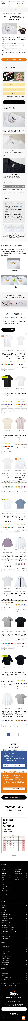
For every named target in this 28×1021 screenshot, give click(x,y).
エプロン (3, 888)
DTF (3, 949)
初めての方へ (4, 905)
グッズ (2, 884)
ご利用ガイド (4, 916)
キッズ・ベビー (4, 894)
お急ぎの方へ (4, 910)
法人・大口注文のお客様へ (6, 918)
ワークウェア (18, 867)
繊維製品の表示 (18, 206)
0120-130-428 (7, 6)
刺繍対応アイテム (19, 873)
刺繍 (3, 953)
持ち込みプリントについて (6, 933)
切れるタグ (17, 871)
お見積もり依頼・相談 (6, 914)
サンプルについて (5, 934)
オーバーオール (4, 895)
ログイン (3, 975)
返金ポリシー (15, 986)
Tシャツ (3, 867)
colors (7, 366)
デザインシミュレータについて (7, 927)
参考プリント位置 (5, 958)
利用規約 (15, 985)
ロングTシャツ (4, 869)
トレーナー (3, 873)
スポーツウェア (4, 890)
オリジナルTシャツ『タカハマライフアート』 (10, 983)
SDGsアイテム (18, 877)
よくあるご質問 (4, 938)
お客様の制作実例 (5, 962)
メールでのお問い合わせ (14, 1009)
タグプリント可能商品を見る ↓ (14, 59)
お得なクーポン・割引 (6, 922)
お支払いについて (5, 923)
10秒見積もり (4, 912)
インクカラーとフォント (6, 956)
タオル (2, 877)
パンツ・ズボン (4, 886)
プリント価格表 (4, 954)
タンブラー (17, 875)
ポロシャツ (3, 875)
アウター (3, 881)
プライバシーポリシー (6, 986)
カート (2, 971)
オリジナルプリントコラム (6, 964)
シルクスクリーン (6, 947)
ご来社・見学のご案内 (6, 936)
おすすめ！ (14, 765)
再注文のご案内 (4, 920)
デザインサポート (5, 909)
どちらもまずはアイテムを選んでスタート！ (14, 797)
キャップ (3, 882)
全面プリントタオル (19, 879)
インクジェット (6, 951)
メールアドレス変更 (5, 979)
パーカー (3, 871)
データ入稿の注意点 (5, 960)
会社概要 (10, 985)
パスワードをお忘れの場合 (6, 977)
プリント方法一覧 (5, 946)
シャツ (2, 897)
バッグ (2, 879)
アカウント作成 (4, 973)
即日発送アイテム (19, 869)
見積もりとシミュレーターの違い (9, 931)
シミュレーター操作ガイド (8, 929)
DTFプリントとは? (14, 102)
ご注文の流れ (4, 907)
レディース (3, 892)
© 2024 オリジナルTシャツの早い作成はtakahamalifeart (14, 1017)
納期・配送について (5, 925)
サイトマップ (4, 985)
